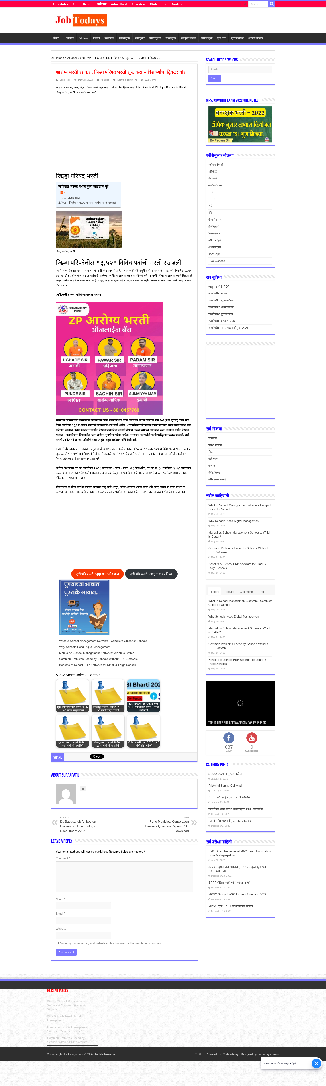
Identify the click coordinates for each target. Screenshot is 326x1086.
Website (61, 928)
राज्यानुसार (171, 38)
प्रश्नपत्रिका (237, 38)
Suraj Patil (65, 79)
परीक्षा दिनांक (215, 445)
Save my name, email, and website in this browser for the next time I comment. (111, 943)
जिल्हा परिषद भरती (70, 198)
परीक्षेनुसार (140, 38)
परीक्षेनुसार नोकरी (217, 479)
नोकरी (56, 38)
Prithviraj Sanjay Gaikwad (225, 785)
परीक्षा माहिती (215, 240)
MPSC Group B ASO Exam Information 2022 (237, 894)
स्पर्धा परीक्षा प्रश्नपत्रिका (221, 300)
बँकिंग (211, 212)
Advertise (138, 4)
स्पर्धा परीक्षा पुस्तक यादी (220, 314)
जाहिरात (70, 38)
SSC (211, 192)
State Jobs (158, 4)
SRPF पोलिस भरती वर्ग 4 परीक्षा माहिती (229, 882)
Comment (63, 858)
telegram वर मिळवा (151, 574)
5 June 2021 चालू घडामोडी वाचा (226, 774)
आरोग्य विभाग (215, 185)
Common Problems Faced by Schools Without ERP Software (98, 659)
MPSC (212, 171)
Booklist (177, 4)
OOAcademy (230, 1054)
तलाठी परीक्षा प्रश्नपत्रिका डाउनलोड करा (230, 821)
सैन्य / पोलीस (215, 219)
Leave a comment (127, 79)
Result (88, 4)
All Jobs (83, 38)
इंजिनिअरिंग (214, 226)
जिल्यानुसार (124, 38)
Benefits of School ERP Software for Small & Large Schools (98, 665)
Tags (262, 591)
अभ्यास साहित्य (255, 38)
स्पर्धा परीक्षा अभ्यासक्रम (221, 307)
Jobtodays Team (268, 1054)
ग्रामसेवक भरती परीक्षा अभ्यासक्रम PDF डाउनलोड (235, 809)
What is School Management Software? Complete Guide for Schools (103, 641)
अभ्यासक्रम (206, 38)
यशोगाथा (101, 4)
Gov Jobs (60, 4)
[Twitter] (245, 4)
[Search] (271, 4)
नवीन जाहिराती (215, 164)
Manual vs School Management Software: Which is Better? (97, 653)
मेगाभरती (213, 178)
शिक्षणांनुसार (155, 38)
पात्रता (212, 465)
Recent (214, 591)
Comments (247, 591)
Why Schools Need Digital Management (84, 647)
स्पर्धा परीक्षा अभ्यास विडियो (222, 321)
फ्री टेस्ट (221, 38)
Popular (229, 591)
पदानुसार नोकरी (188, 38)
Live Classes (216, 261)
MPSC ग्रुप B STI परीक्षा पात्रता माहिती (230, 906)
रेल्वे (210, 206)
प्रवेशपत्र (109, 38)
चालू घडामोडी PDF (218, 286)
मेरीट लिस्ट (214, 472)
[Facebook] (241, 4)
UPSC (212, 199)
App (75, 4)
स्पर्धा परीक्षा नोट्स (217, 293)
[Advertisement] (122, 132)
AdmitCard (119, 4)
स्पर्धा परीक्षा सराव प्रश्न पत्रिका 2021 (228, 328)
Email (60, 913)
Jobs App (214, 254)
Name (60, 899)
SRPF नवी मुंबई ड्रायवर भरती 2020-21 (230, 797)
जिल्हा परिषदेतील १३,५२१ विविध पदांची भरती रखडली (88, 202)
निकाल (96, 38)
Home (58, 58)
